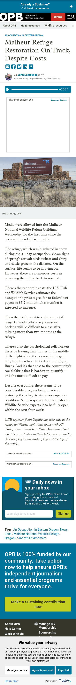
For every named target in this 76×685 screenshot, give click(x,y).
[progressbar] (34, 89)
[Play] (8, 89)
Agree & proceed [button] (42, 670)
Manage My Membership (47, 625)
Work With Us (14, 634)
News (64, 529)
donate (58, 16)
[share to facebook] (13, 67)
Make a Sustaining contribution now (38, 604)
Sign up (63, 513)
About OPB (9, 25)
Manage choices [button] (17, 670)
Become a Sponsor (59, 100)
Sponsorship (47, 632)
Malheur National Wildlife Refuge (36, 534)
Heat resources (30, 25)
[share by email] (8, 67)
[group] (38, 89)
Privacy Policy (12, 680)
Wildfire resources (55, 25)
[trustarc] (64, 681)
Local (8, 534)
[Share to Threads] (31, 67)
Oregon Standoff (16, 538)
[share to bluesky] (19, 67)
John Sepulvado (28, 74)
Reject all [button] (64, 670)
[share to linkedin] (25, 67)
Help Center (13, 629)
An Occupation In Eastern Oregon (24, 35)
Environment (37, 538)
